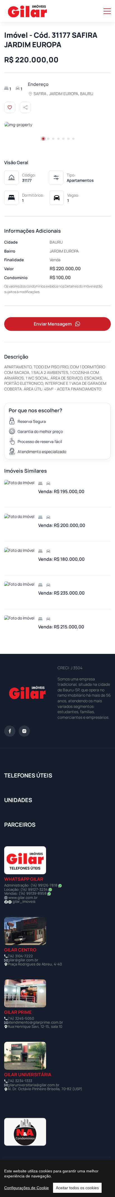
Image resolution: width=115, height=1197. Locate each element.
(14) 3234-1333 (20, 1081)
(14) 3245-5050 (21, 1018)
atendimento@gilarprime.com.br (35, 1022)
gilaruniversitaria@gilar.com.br (33, 1085)
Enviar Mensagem (53, 324)
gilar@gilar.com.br (23, 960)
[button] (43, 139)
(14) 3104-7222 (20, 956)
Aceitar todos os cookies (77, 1188)
